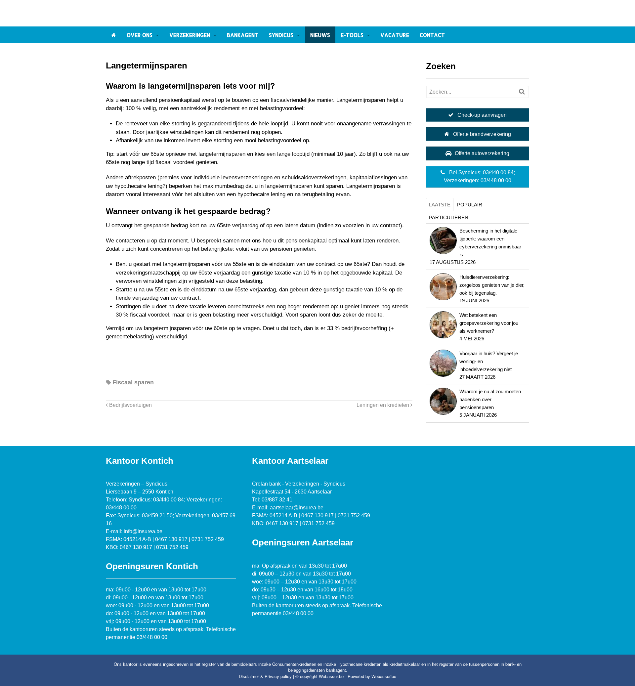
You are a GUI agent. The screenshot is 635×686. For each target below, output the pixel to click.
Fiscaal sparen (133, 382)
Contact (432, 34)
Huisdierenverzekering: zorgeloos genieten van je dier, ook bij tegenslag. (492, 285)
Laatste (439, 204)
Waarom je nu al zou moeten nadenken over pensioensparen (490, 399)
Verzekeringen (189, 34)
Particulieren (448, 217)
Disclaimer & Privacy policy (265, 676)
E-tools (352, 34)
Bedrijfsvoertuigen (130, 405)
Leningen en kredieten (383, 405)
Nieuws (320, 34)
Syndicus (281, 34)
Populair (469, 204)
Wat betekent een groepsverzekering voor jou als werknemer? (488, 323)
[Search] (522, 91)
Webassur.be (383, 676)
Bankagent (242, 34)
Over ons (139, 34)
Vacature (394, 34)
